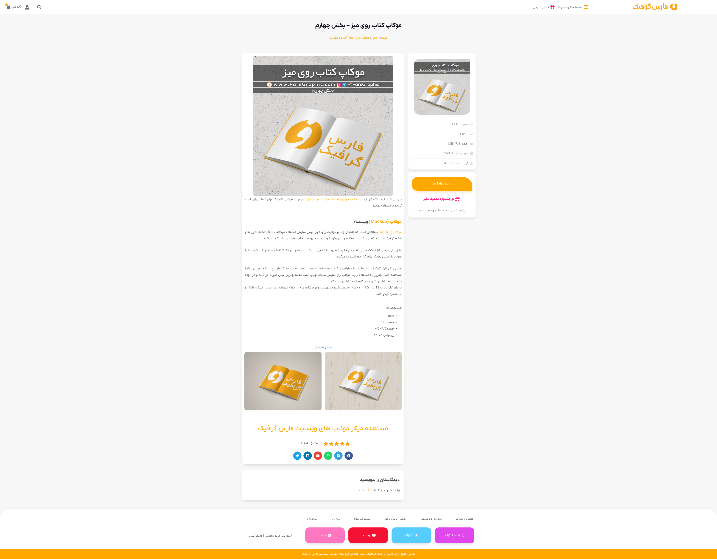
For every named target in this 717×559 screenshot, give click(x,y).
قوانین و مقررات (464, 519)
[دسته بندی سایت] (586, 7)
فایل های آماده (350, 38)
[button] (39, 7)
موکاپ (334, 38)
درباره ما (335, 519)
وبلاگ (365, 38)
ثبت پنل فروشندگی (431, 519)
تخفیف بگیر (541, 7)
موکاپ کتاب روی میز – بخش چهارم (358, 25)
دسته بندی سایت (570, 7)
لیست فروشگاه (362, 519)
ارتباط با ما (311, 519)
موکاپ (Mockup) (385, 222)
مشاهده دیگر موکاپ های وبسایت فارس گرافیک (323, 428)
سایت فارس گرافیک (345, 199)
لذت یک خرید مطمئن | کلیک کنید (270, 536)
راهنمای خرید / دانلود (395, 519)
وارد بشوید (363, 490)
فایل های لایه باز (318, 199)
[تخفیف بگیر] (552, 7)
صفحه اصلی (379, 38)
